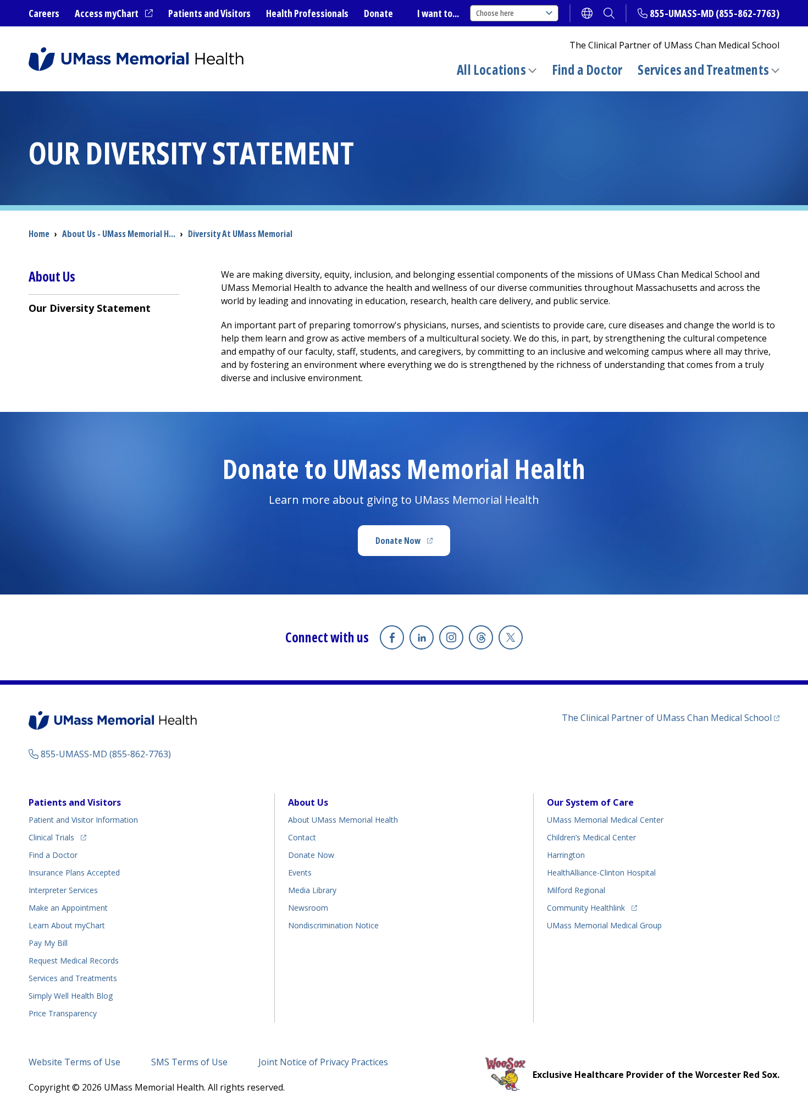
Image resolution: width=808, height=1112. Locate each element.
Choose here (495, 13)
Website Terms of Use (74, 1062)
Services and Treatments (703, 69)
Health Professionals (307, 13)
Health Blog (71, 995)
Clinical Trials (57, 837)
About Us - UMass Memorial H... (118, 234)
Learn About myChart (67, 925)
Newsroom (308, 907)
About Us (308, 802)
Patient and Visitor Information (83, 819)
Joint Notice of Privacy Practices (323, 1062)
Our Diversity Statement (90, 308)
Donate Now (412, 544)
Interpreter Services (63, 890)
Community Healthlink (586, 907)
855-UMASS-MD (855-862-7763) (714, 13)
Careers (44, 13)
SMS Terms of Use (189, 1062)
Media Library (312, 890)
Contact (302, 837)
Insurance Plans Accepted (74, 872)
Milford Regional (576, 890)
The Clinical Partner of (670, 717)
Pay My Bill (48, 943)
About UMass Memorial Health (343, 819)
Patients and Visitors (209, 13)
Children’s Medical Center (591, 837)
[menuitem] (104, 307)
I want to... (438, 13)
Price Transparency (63, 1013)
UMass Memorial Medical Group (604, 925)
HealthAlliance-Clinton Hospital (601, 872)
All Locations (491, 69)
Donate (378, 13)
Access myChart (114, 14)
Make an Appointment (68, 907)
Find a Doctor (587, 69)
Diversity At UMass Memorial (240, 234)
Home (39, 234)
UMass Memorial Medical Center (605, 819)
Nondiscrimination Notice (333, 925)
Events (300, 872)
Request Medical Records (74, 960)
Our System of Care (590, 802)
